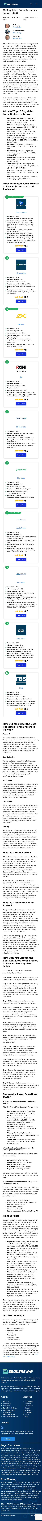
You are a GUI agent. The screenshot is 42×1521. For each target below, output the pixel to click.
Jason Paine (17, 27)
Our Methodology (9, 1410)
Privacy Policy (35, 1515)
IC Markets (21, 273)
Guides (27, 1408)
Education (28, 1412)
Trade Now (21, 250)
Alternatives (29, 1406)
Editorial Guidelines (10, 1408)
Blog (26, 1417)
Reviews (28, 1410)
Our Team (6, 1406)
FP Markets (21, 427)
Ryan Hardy (17, 33)
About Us (6, 1401)
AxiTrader (21, 639)
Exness (21, 324)
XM (21, 377)
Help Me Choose (9, 1414)
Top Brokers (29, 1401)
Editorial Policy (8, 1412)
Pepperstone (21, 212)
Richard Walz (17, 38)
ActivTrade (21, 528)
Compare (28, 1404)
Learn (27, 1414)
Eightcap (21, 478)
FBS (21, 688)
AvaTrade (21, 582)
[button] (31, 4)
